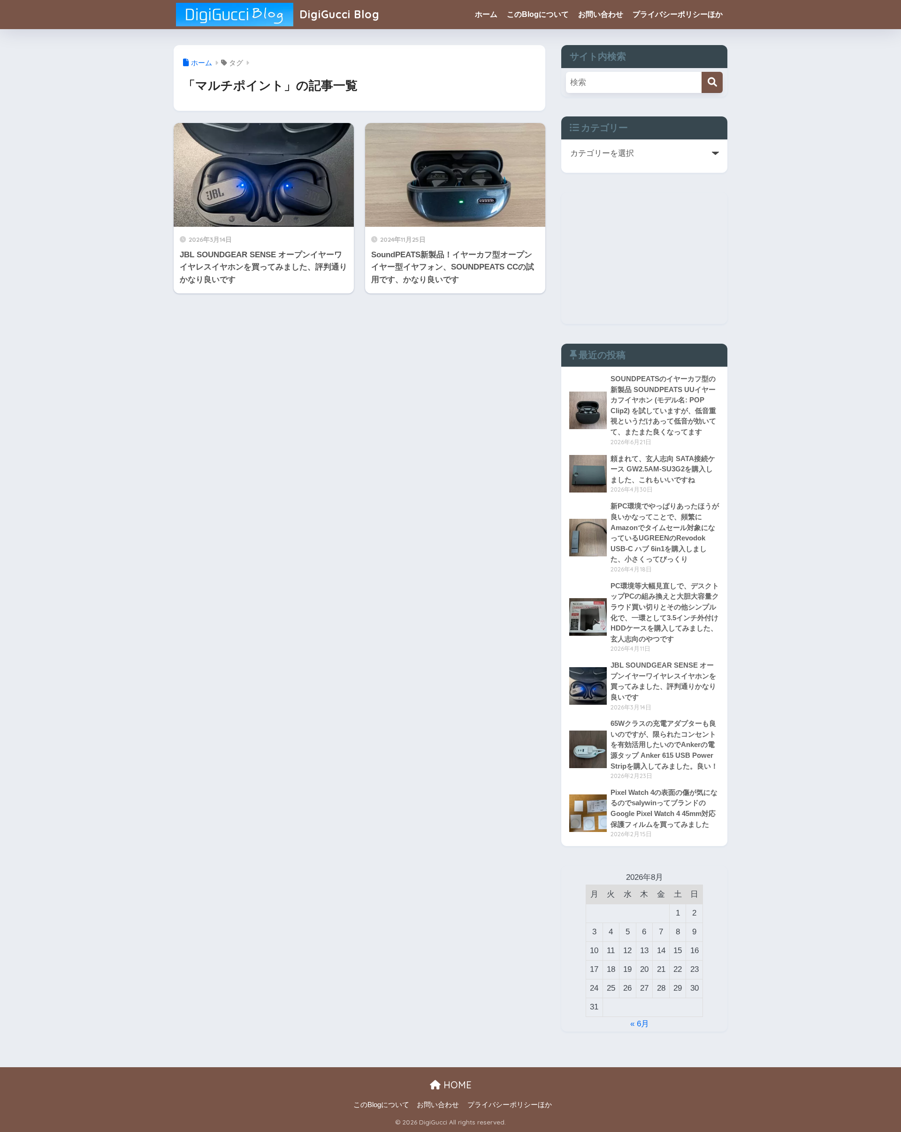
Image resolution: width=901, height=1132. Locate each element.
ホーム (486, 14)
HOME (456, 1085)
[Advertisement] (644, 258)
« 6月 (639, 1023)
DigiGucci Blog (338, 14)
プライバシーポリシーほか (678, 14)
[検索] (712, 82)
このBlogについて (538, 14)
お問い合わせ (600, 14)
